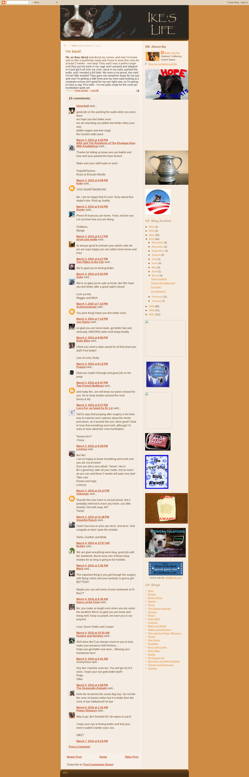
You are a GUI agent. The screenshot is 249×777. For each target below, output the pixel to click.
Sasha (151, 654)
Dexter (80, 209)
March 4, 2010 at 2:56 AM (92, 565)
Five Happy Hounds (159, 608)
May (154, 267)
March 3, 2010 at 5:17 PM (92, 236)
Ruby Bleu (83, 340)
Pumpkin (153, 643)
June (155, 263)
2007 (152, 314)
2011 (152, 235)
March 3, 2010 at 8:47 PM (92, 382)
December (158, 242)
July (154, 259)
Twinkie (152, 668)
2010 (152, 239)
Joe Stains (83, 322)
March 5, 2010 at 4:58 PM (92, 685)
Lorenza (81, 449)
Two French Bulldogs (90, 385)
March (156, 275)
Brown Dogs (155, 598)
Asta (150, 591)
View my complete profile (162, 64)
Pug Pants (154, 640)
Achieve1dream (86, 306)
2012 (152, 230)
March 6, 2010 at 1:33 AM (92, 707)
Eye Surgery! (158, 291)
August (156, 254)
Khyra (151, 615)
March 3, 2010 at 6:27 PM (92, 259)
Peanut (81, 367)
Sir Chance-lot (156, 658)
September (158, 250)
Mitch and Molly (157, 626)
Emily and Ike (172, 52)
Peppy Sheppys (86, 710)
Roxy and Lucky (157, 647)
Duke (79, 277)
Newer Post (74, 756)
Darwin (152, 601)
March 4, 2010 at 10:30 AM (92, 632)
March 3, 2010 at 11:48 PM (92, 517)
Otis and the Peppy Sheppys (164, 633)
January (157, 301)
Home (103, 756)
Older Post (131, 756)
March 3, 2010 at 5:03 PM (92, 206)
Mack (79, 568)
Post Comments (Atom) (98, 764)
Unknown (82, 493)
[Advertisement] (166, 125)
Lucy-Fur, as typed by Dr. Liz (94, 408)
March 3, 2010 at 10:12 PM (92, 490)
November (158, 246)
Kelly (79, 183)
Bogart (152, 594)
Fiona (151, 605)
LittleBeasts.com (173, 578)
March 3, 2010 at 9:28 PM (92, 446)
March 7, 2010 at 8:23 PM (92, 741)
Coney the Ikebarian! (163, 283)
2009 (152, 306)
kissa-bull (82, 105)
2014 (152, 226)
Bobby (80, 546)
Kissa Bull (154, 619)
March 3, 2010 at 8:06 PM (92, 337)
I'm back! (156, 287)
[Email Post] (137, 90)
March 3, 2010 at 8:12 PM (92, 364)
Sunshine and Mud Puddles (164, 661)
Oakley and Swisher (159, 629)
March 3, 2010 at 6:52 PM (92, 274)
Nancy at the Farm (88, 602)
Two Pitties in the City (90, 262)
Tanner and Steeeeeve (161, 665)
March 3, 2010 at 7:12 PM (92, 318)
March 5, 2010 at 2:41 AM (92, 658)
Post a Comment (79, 746)
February (157, 296)
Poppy (151, 636)
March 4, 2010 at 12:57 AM (92, 543)
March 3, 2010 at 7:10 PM (92, 303)
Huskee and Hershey (89, 635)
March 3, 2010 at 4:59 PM (92, 180)
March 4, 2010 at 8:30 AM (92, 599)
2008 (152, 310)
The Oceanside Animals (91, 688)
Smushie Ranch (86, 520)
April (155, 271)
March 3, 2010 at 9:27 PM (92, 405)
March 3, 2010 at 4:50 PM (92, 140)
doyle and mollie (86, 239)
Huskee (152, 612)
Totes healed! (159, 279)
